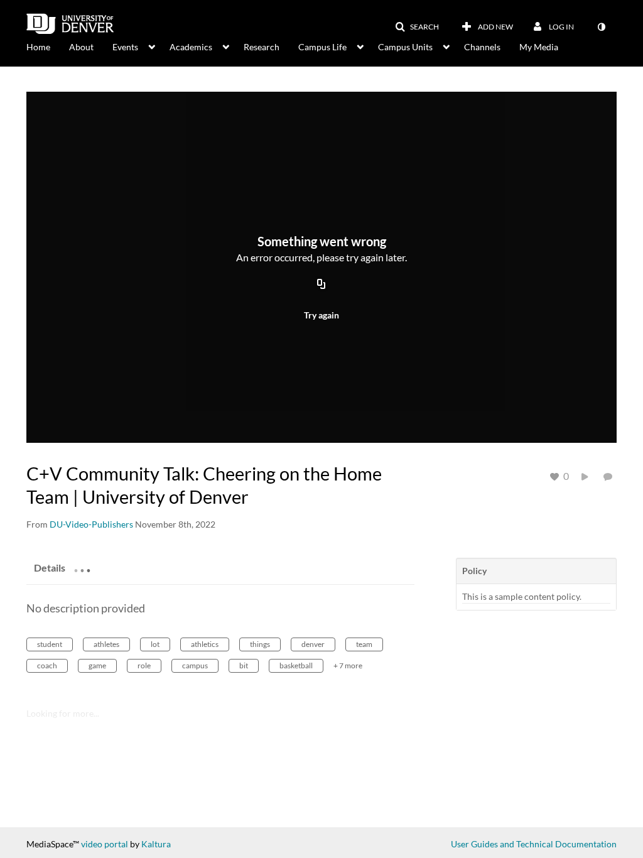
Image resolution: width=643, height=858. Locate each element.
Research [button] (261, 46)
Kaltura (156, 844)
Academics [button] (191, 46)
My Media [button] (538, 46)
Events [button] (125, 46)
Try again (321, 315)
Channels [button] (482, 46)
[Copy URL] (321, 284)
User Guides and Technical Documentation (534, 844)
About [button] (81, 46)
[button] (417, 27)
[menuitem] (47, 46)
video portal (104, 844)
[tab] (49, 567)
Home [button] (38, 46)
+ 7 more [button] (347, 665)
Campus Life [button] (322, 46)
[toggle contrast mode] (601, 27)
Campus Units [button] (405, 46)
